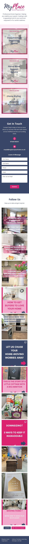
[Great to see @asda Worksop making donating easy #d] (14, 406)
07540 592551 (14, 142)
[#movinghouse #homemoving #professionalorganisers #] (14, 512)
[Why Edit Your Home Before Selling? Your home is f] (14, 247)
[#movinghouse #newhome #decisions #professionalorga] (14, 353)
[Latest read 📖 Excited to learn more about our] (14, 486)
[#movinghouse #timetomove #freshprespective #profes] (14, 300)
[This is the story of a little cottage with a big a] (14, 380)
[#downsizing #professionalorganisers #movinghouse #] (14, 433)
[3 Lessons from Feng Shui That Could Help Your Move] (14, 273)
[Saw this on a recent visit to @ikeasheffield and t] (14, 459)
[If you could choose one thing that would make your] (14, 326)
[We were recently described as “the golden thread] (14, 220)
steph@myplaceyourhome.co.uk (14, 149)
